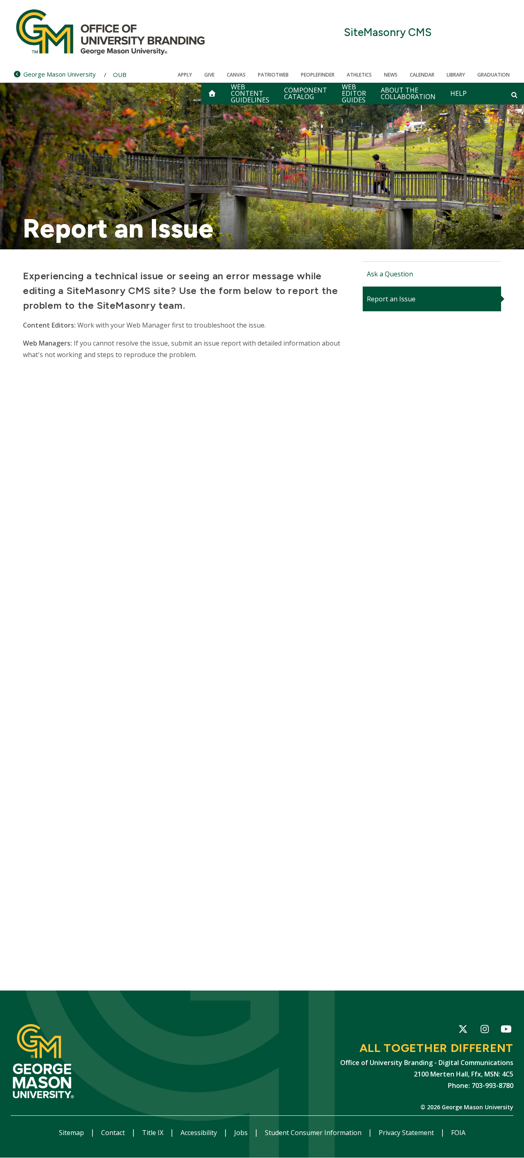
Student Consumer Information (314, 1132)
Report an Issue (391, 298)
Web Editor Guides (354, 93)
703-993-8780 (492, 1085)
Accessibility (200, 1132)
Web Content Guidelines (250, 93)
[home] (212, 93)
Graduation (493, 74)
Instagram (484, 1030)
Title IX (153, 1132)
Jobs (241, 1132)
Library (456, 74)
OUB (119, 74)
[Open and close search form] (514, 94)
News (391, 74)
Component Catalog (305, 93)
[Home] (111, 33)
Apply (185, 74)
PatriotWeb (273, 74)
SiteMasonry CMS (387, 32)
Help (458, 93)
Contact (113, 1132)
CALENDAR (422, 74)
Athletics (359, 74)
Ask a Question (390, 273)
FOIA (458, 1132)
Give (209, 74)
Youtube (506, 1029)
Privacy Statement (407, 1132)
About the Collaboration (408, 93)
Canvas (236, 74)
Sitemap (72, 1132)
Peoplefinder (317, 74)
